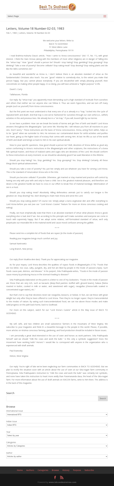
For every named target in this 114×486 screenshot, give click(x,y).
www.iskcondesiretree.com (62, 482)
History (66, 470)
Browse (55, 470)
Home (20, 470)
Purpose (77, 470)
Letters (22, 33)
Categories (43, 470)
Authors (30, 470)
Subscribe (89, 470)
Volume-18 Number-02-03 (38, 33)
